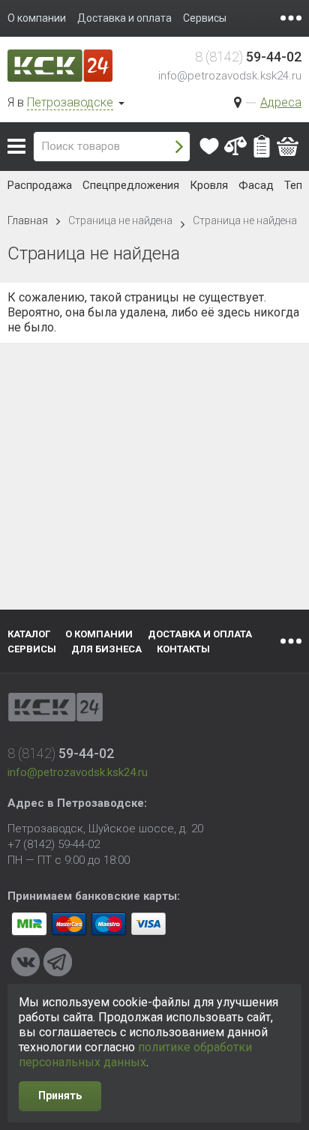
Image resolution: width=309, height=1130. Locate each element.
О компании (99, 634)
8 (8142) (248, 56)
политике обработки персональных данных (135, 1054)
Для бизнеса (106, 649)
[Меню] (291, 18)
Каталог (17, 146)
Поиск (179, 146)
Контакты (183, 649)
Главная (28, 220)
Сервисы (32, 649)
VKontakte (25, 962)
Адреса (281, 102)
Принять (60, 1096)
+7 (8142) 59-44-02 (54, 844)
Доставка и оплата (200, 634)
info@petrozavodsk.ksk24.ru (230, 75)
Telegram (58, 962)
